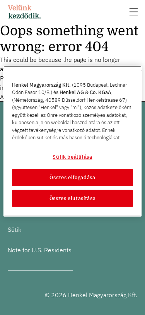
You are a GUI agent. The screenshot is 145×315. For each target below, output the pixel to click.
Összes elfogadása (72, 177)
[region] (72, 141)
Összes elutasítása (72, 198)
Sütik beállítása (72, 156)
